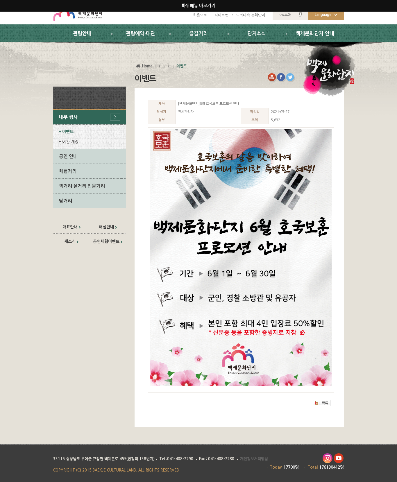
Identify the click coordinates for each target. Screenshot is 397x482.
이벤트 (68, 132)
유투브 (339, 458)
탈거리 (65, 201)
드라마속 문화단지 (250, 15)
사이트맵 (221, 15)
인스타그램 (327, 458)
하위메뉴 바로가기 (198, 5)
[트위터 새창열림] (291, 78)
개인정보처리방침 (254, 459)
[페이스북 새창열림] (281, 78)
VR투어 (285, 15)
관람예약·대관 (140, 33)
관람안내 (82, 33)
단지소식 (256, 33)
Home (147, 66)
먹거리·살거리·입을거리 (82, 186)
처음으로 (200, 15)
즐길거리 (198, 33)
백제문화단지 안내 (315, 33)
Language (323, 15)
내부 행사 (68, 117)
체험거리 (67, 171)
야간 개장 (70, 142)
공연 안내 (68, 156)
